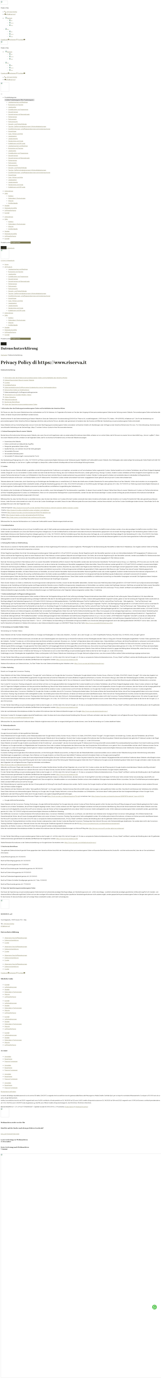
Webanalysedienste (10, 399)
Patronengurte (13, 122)
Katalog (10, 196)
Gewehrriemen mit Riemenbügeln (19, 114)
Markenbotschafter (10, 208)
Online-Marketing (10, 397)
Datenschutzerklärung (11, 940)
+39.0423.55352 (8, 924)
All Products (8, 267)
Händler (7, 205)
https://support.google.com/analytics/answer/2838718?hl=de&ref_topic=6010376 (117, 796)
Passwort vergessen (11, 1061)
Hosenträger (12, 131)
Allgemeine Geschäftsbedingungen (15, 938)
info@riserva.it (5, 926)
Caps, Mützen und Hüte (15, 134)
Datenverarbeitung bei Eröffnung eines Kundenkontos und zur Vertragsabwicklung (30, 387)
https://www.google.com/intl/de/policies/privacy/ (80, 842)
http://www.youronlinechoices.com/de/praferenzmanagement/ (99, 823)
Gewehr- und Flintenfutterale (17, 124)
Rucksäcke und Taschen (15, 105)
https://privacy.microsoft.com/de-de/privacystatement (106, 828)
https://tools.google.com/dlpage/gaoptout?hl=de (17, 765)
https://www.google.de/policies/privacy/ (95, 711)
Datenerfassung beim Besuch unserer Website (19, 380)
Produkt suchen (5, 242)
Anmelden (7, 1056)
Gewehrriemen (13, 112)
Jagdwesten (12, 107)
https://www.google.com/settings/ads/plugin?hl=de (17, 717)
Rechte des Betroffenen (12, 402)
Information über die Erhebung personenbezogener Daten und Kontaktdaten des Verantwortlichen (35, 378)
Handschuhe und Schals (15, 141)
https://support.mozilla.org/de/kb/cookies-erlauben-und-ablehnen (28, 510)
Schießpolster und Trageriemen (18, 109)
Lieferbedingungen (10, 987)
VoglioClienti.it (69, 1107)
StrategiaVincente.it (81, 1107)
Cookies (7, 382)
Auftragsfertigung (10, 210)
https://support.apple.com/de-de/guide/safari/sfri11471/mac (25, 515)
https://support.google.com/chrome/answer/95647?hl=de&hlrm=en (29, 512)
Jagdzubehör (12, 136)
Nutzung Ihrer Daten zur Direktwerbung (16, 390)
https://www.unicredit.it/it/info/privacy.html (99, 623)
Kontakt (6, 213)
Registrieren (8, 1059)
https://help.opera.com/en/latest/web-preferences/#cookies (26, 517)
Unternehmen (8, 191)
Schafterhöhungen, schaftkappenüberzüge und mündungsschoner (29, 129)
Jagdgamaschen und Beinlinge (18, 102)
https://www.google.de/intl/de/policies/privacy (89, 663)
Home (6, 264)
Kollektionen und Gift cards (16, 143)
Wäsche (10, 201)
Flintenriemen (12, 117)
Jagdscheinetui (13, 139)
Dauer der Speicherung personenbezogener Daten (20, 404)
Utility (6, 193)
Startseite (4, 355)
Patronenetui (12, 119)
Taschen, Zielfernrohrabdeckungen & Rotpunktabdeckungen (27, 126)
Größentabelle (13, 203)
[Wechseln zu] (8, 18)
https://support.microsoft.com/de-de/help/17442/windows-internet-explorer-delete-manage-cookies (45, 508)
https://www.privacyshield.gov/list (67, 659)
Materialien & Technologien (16, 198)
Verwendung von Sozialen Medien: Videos (17, 395)
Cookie (6, 943)
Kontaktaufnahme (10, 385)
